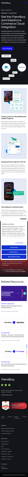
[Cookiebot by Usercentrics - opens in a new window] (20, 219)
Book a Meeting (7, 48)
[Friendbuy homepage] (6, 3)
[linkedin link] (2, 385)
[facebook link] (9, 385)
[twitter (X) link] (6, 385)
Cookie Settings (19, 242)
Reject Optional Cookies (14, 256)
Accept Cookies (14, 247)
